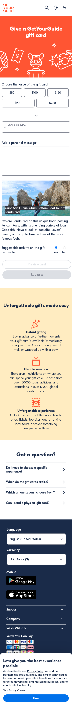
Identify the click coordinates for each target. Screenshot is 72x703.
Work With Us (16, 628)
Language (14, 529)
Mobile (11, 572)
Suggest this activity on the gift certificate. (23, 250)
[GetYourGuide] (8, 8)
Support (11, 609)
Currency (13, 550)
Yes (56, 252)
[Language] (55, 7)
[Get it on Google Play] (21, 581)
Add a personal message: (19, 143)
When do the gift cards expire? (27, 482)
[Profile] (64, 8)
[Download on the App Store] (21, 595)
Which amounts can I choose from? (30, 492)
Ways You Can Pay (19, 636)
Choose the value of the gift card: (25, 84)
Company (13, 619)
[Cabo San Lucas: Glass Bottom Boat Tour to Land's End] (36, 215)
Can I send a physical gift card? (28, 503)
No (64, 252)
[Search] (47, 7)
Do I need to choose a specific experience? (26, 469)
